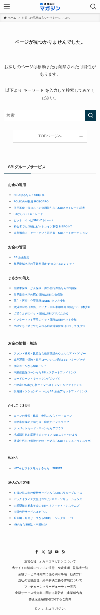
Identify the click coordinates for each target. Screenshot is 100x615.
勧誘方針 (76, 574)
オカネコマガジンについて (57, 561)
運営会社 (30, 561)
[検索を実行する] (90, 115)
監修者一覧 (80, 567)
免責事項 (64, 567)
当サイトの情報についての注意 (33, 567)
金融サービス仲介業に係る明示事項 (42, 574)
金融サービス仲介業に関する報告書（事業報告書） (50, 592)
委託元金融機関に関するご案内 (50, 599)
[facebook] (36, 551)
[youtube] (56, 551)
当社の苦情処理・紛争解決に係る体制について (50, 580)
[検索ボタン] (93, 6)
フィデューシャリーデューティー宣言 (50, 586)
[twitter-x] (43, 551)
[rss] (63, 551)
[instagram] (50, 551)
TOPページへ (50, 136)
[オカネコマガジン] (50, 6)
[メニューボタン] (6, 6)
